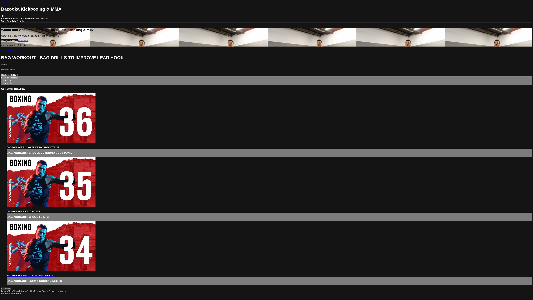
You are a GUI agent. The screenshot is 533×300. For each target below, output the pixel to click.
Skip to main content (10, 2)
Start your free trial (9, 40)
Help (10, 291)
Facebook (5, 75)
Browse (5, 19)
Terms (16, 291)
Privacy (22, 291)
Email (15, 75)
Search (21, 19)
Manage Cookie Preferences (46, 291)
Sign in (44, 19)
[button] (2, 16)
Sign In (20, 21)
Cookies (30, 291)
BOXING (19, 88)
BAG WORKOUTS (12, 50)
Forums (13, 19)
